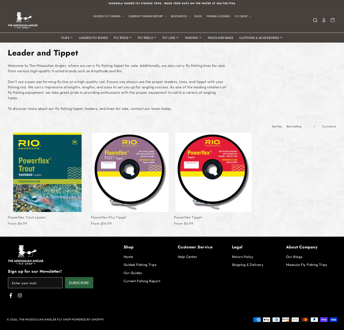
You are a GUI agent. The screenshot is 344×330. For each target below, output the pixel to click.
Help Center (187, 257)
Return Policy (242, 257)
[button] (108, 16)
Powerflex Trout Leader (27, 217)
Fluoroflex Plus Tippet (109, 217)
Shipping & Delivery (247, 265)
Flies (65, 38)
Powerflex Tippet (188, 217)
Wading (192, 38)
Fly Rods (121, 38)
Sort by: (277, 126)
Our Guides (133, 273)
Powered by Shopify (88, 319)
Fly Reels (146, 38)
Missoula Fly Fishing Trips (306, 265)
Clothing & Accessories (259, 38)
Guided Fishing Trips (140, 265)
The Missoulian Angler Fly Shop (45, 319)
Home (128, 257)
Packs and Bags (220, 38)
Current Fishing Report (142, 281)
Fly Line (169, 38)
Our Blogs (294, 257)
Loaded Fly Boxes (93, 38)
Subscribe (79, 282)
